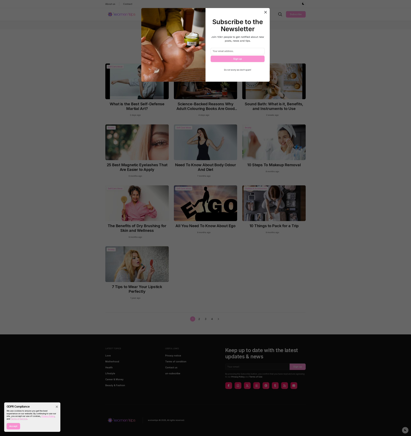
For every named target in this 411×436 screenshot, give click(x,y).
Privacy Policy (48, 416)
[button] (57, 407)
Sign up (237, 58)
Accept (13, 426)
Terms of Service (19, 419)
